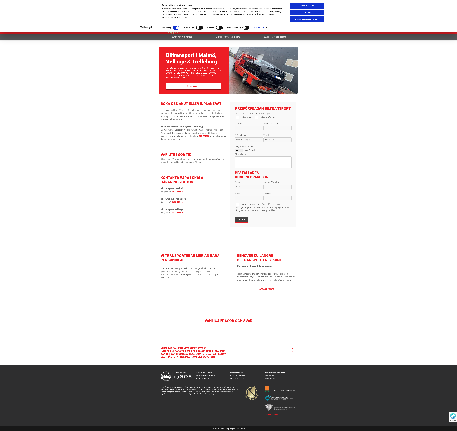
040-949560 (281, 37)
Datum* (238, 124)
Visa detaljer (259, 28)
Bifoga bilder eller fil (244, 146)
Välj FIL (239, 150)
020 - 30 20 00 (209, 372)
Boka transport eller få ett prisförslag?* (252, 113)
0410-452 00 (236, 37)
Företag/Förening (271, 182)
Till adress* (268, 135)
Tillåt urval (306, 13)
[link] (292, 348)
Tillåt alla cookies (307, 6)
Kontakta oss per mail (203, 378)
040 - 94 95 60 (178, 212)
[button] (193, 86)
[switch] (199, 28)
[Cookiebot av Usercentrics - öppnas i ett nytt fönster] (145, 28)
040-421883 (187, 37)
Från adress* (241, 135)
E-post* (238, 194)
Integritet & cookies (271, 414)
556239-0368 (239, 378)
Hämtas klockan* (271, 124)
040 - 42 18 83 (178, 191)
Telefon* (267, 194)
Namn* (238, 182)
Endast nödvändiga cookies (306, 19)
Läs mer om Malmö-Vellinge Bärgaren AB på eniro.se (228, 429)
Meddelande (240, 154)
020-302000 (204, 136)
